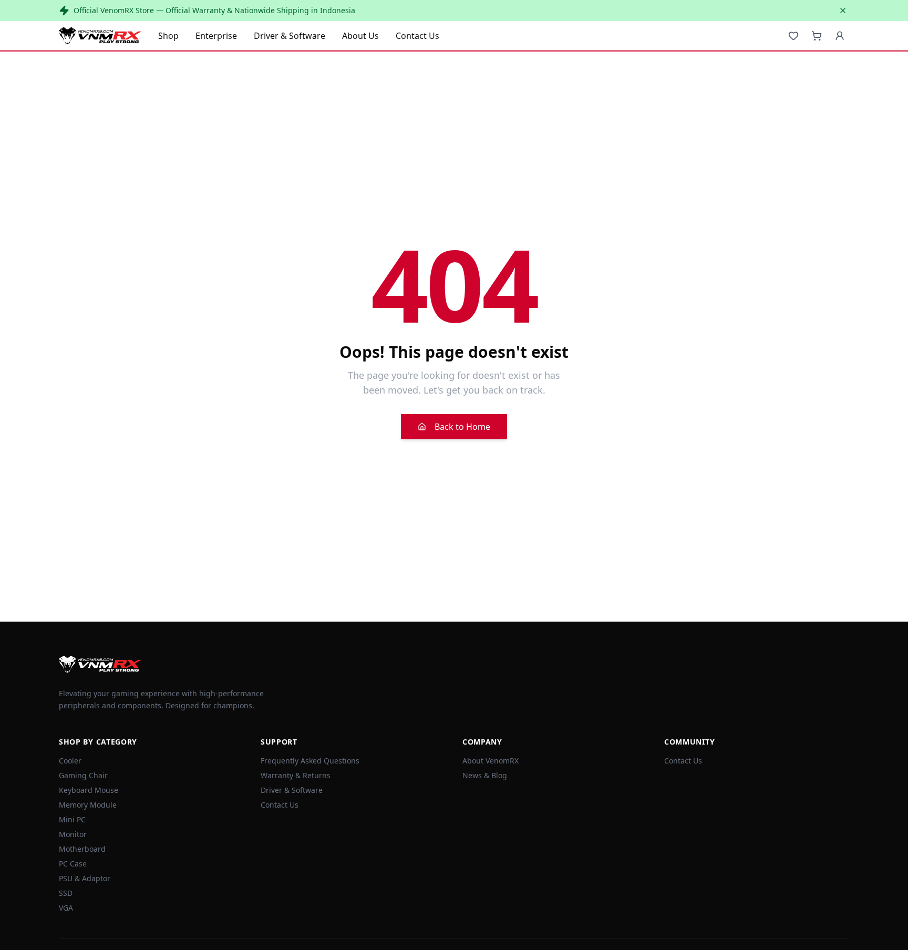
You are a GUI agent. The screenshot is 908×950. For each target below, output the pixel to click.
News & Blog (484, 775)
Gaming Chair (83, 775)
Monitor (73, 834)
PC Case (73, 864)
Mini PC (72, 819)
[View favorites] (793, 35)
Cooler (70, 761)
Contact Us (417, 36)
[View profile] (839, 35)
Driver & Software (289, 36)
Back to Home (462, 426)
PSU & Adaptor (84, 878)
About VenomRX (490, 761)
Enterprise (216, 36)
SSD (66, 893)
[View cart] (816, 35)
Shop (168, 36)
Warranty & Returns (296, 775)
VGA (66, 908)
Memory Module (88, 805)
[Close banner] (843, 10)
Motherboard (82, 849)
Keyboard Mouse (88, 790)
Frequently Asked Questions (310, 761)
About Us (360, 36)
